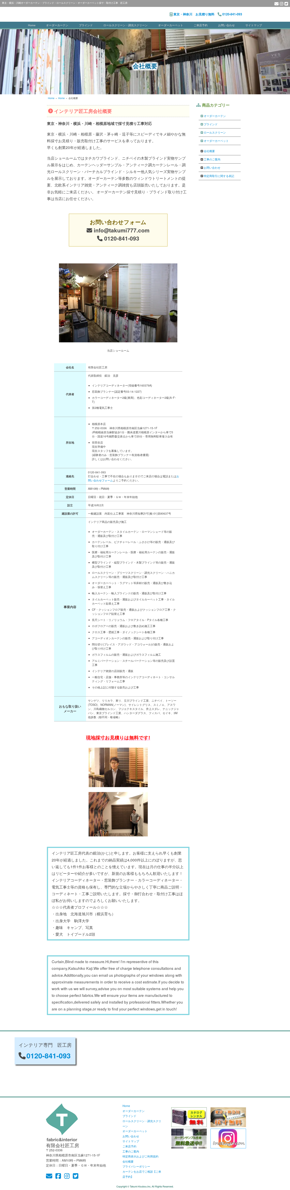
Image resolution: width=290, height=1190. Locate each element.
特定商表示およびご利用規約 (140, 1156)
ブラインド (86, 25)
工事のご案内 (212, 159)
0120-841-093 (232, 14)
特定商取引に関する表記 (219, 176)
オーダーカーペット (170, 25)
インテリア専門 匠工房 (96, 12)
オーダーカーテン (57, 25)
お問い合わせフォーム (118, 222)
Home (32, 25)
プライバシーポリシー (136, 1166)
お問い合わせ (226, 25)
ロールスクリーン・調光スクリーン (125, 25)
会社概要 (209, 151)
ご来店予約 (201, 25)
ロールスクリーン (215, 132)
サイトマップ (253, 25)
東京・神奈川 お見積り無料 (193, 14)
